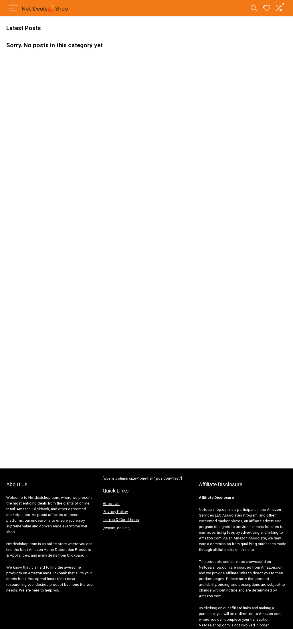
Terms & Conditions (121, 519)
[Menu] (13, 8)
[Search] (254, 8)
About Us (111, 503)
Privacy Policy (115, 511)
